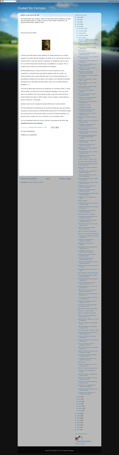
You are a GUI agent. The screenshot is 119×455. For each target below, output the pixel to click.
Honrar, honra (82, 50)
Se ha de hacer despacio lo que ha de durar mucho (87, 164)
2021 (78, 26)
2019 (78, 415)
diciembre (81, 28)
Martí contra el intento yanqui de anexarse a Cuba (87, 94)
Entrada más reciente (29, 179)
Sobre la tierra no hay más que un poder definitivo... (87, 128)
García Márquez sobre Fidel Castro (88, 273)
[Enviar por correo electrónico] (51, 127)
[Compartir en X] (55, 127)
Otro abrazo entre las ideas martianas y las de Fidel (85, 72)
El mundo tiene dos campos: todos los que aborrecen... (87, 275)
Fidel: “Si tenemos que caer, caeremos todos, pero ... (86, 258)
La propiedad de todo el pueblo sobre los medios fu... (86, 211)
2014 (78, 427)
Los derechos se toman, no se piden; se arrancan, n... (86, 145)
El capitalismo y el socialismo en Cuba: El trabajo (87, 141)
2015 (78, 425)
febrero (80, 408)
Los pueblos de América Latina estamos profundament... (86, 110)
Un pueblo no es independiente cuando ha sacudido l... (86, 125)
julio (79, 396)
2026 (78, 17)
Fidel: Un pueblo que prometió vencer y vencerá (86, 228)
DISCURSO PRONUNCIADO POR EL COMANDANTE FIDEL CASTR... (87, 137)
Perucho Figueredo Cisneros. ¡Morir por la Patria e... (88, 179)
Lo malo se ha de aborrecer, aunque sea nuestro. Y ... (88, 236)
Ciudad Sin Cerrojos (32, 8)
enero (80, 410)
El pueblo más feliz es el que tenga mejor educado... (87, 132)
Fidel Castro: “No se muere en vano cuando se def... (88, 224)
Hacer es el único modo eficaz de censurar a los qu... (87, 316)
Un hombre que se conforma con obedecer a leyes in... (87, 359)
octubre (80, 33)
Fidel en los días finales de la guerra (88, 233)
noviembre (81, 31)
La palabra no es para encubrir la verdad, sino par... (87, 114)
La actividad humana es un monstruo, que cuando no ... (86, 251)
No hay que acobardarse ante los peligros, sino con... (87, 301)
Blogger (71, 450)
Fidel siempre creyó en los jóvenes (87, 308)
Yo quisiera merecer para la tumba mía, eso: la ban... (87, 203)
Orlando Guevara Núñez (84, 441)
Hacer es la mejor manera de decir (87, 368)
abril (79, 403)
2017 (78, 420)
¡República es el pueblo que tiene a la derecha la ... (88, 148)
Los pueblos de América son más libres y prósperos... (87, 175)
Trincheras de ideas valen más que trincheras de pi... (87, 389)
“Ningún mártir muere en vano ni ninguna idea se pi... (87, 156)
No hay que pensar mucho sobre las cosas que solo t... (88, 57)
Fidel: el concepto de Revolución (87, 231)
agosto (80, 37)
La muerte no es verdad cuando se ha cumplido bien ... (87, 298)
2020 (78, 413)
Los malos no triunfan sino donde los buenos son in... (87, 305)
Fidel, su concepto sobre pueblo (87, 313)
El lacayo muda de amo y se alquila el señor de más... (88, 152)
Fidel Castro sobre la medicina (86, 214)
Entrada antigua (65, 179)
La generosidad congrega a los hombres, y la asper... (86, 393)
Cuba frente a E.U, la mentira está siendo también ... (87, 374)
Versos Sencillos (82, 200)
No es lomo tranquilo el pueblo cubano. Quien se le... (86, 283)
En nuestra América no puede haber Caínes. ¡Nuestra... (88, 194)
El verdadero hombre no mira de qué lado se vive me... (87, 220)
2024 (78, 22)
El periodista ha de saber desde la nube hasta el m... (87, 102)
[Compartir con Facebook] (56, 127)
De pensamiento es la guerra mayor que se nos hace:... (88, 183)
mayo (80, 401)
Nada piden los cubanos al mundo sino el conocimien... (87, 378)
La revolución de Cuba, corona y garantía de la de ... (87, 53)
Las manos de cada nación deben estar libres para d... (87, 44)
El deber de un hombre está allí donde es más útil (86, 190)
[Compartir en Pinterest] (58, 127)
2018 (78, 418)
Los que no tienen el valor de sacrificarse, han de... (86, 344)
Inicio (48, 179)
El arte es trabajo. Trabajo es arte (87, 159)
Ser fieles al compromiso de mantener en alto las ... (85, 240)
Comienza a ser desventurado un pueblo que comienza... (87, 98)
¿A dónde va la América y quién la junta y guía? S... (87, 365)
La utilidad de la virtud (84, 105)
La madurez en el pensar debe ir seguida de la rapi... (87, 68)
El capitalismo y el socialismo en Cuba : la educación (87, 186)
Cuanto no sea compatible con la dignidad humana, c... (87, 65)
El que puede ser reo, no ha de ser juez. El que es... (87, 287)
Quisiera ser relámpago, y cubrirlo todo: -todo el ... (87, 79)
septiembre (81, 35)
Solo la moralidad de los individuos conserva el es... (87, 327)
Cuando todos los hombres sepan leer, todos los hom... (87, 87)
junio (79, 399)
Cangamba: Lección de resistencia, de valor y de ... (88, 294)
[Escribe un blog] (53, 127)
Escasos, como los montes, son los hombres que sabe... (87, 351)
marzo (80, 406)
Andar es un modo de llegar (85, 310)
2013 (78, 429)
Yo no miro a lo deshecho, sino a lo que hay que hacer (87, 262)
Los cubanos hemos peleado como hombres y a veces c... (87, 217)
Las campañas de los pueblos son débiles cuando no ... (87, 171)
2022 (78, 24)
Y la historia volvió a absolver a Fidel (88, 330)
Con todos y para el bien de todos (87, 161)
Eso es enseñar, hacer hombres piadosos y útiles (87, 255)
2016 (78, 422)
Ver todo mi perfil (80, 443)
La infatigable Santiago (84, 107)
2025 (78, 19)
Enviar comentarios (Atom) (36, 182)
